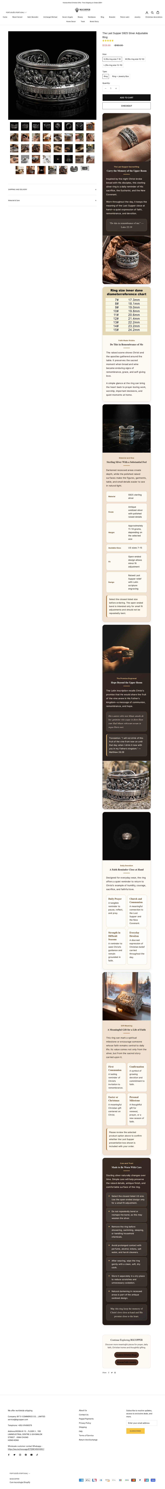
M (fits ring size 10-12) (134, 59)
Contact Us (83, 1414)
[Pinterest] (115, 1372)
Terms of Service (86, 1435)
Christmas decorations (153, 17)
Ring (102, 17)
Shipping (83, 1427)
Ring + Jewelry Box (120, 76)
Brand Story (94, 21)
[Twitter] (112, 1372)
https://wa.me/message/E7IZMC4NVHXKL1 (26, 1449)
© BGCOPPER (14, 1479)
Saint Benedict (32, 17)
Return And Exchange (88, 1440)
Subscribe (135, 1431)
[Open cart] (158, 12)
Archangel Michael (50, 17)
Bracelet (112, 17)
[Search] (152, 12)
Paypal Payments (86, 1419)
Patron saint (124, 17)
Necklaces (92, 17)
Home (5, 17)
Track (83, 21)
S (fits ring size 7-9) (112, 59)
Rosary (80, 17)
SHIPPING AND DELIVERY (17, 189)
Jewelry (137, 17)
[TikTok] (37, 1454)
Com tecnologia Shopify (20, 1482)
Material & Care (14, 200)
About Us (83, 1410)
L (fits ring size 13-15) (113, 65)
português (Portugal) (15, 12)
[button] (108, 40)
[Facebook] (108, 1372)
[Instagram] (20, 1454)
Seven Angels (67, 17)
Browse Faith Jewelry (126, 1362)
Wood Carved (17, 17)
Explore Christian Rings (126, 1355)
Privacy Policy (85, 1423)
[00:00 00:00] (52, 75)
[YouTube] (31, 1454)
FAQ (80, 1431)
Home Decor (71, 21)
